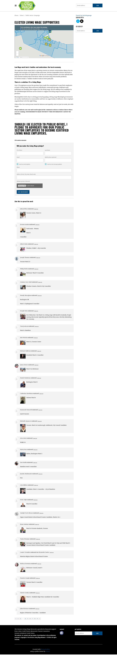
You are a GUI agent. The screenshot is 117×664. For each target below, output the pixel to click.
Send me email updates (24, 164)
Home (16, 15)
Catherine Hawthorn (26, 393)
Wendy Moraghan (25, 295)
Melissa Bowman (25, 563)
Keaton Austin (24, 224)
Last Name (47, 150)
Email (18, 157)
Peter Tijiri (23, 499)
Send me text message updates (54, 164)
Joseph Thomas (25, 257)
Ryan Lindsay (24, 524)
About (22, 15)
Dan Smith (23, 462)
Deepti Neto (23, 311)
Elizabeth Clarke (44, 552)
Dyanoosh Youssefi (26, 409)
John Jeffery (23, 209)
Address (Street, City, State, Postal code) (26, 174)
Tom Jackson (24, 326)
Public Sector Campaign (33, 15)
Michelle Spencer (25, 421)
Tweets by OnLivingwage (84, 15)
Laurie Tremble (25, 552)
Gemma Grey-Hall (26, 282)
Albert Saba (23, 244)
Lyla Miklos (23, 485)
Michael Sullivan (25, 351)
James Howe (24, 364)
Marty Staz (23, 449)
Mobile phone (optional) (50, 157)
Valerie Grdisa (24, 592)
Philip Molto (24, 268)
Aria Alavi (23, 438)
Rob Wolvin (23, 337)
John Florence (24, 608)
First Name (19, 150)
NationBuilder (45, 649)
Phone (18, 167)
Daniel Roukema (25, 378)
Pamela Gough (24, 578)
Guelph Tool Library (26, 513)
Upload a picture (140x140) (23, 181)
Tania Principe (24, 539)
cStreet (47, 651)
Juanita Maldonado (26, 473)
